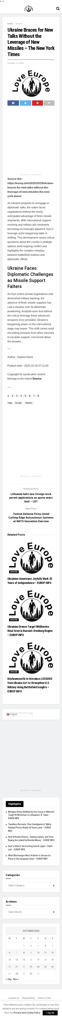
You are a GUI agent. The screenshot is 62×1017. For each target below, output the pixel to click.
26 (52, 966)
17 (38, 959)
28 (17, 973)
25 (45, 966)
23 (31, 966)
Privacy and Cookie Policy (27, 1012)
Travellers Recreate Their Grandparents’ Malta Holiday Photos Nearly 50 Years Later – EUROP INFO (29, 827)
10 (38, 952)
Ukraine (18, 24)
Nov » (16, 979)
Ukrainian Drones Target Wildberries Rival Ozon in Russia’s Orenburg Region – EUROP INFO (29, 631)
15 (24, 959)
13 (9, 959)
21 (17, 966)
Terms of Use (44, 998)
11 (45, 952)
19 (52, 959)
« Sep (9, 979)
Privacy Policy (28, 998)
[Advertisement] (31, 140)
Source (36, 378)
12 (52, 952)
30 (31, 973)
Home (10, 24)
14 (17, 959)
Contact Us (13, 998)
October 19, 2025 (15, 63)
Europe (18, 403)
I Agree (50, 1013)
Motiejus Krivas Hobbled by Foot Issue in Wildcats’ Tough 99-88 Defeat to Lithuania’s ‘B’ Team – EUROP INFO (31, 815)
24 (38, 966)
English (13, 714)
